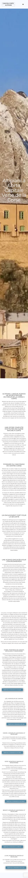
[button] (23, 4)
